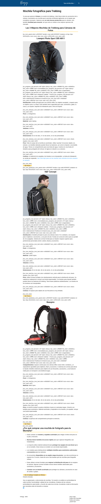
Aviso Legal (72, 496)
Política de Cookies (75, 500)
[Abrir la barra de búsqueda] (79, 3)
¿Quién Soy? (73, 501)
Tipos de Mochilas (69, 3)
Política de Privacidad (75, 498)
